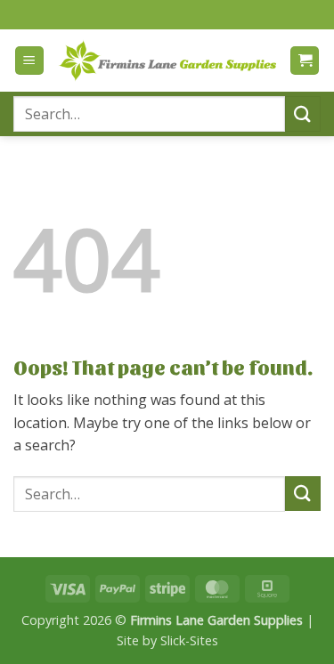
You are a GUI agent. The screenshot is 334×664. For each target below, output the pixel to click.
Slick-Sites (189, 640)
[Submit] (303, 113)
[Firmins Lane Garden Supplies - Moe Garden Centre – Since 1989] (167, 60)
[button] (29, 61)
